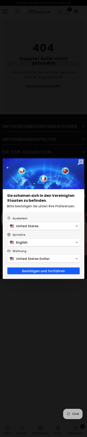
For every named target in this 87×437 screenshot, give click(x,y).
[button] (43, 226)
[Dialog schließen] (81, 161)
